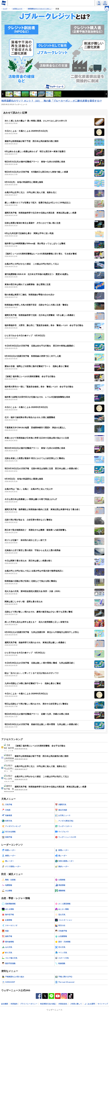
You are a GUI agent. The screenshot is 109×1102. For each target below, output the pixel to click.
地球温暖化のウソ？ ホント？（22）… (39, 8)
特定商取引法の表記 (48, 1004)
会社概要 (4, 1004)
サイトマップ (103, 1004)
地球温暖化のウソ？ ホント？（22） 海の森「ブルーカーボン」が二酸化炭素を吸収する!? (51, 100)
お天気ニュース (17, 8)
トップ (5, 8)
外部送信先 (62, 1004)
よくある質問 (90, 1004)
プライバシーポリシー (28, 1004)
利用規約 (14, 1004)
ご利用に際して (76, 1004)
